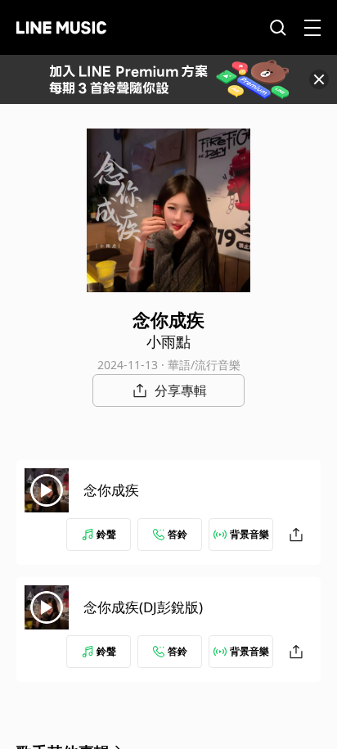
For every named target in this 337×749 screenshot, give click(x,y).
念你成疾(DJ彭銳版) (143, 607)
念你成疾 (111, 490)
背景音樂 (249, 534)
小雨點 (168, 341)
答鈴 (177, 534)
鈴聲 (106, 534)
